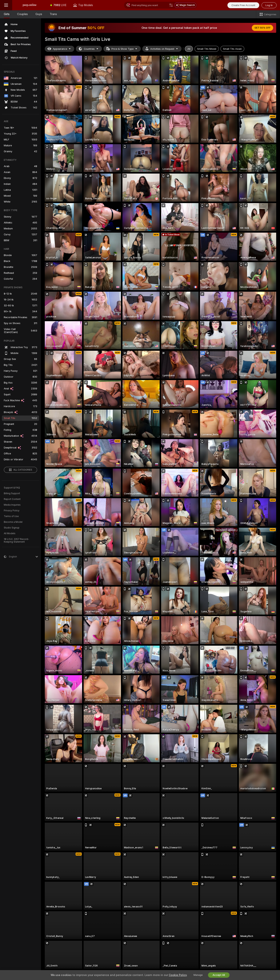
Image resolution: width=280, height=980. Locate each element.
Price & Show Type (122, 48)
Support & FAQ (12, 487)
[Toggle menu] (6, 5)
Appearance (60, 48)
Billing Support (12, 493)
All (188, 48)
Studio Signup (11, 527)
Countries (89, 48)
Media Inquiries (12, 505)
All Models (9, 533)
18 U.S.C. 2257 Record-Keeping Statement (16, 540)
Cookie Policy (178, 975)
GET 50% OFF (262, 27)
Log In (269, 5)
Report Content (12, 499)
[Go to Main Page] (29, 5)
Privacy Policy (11, 510)
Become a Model (13, 522)
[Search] (171, 5)
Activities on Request (162, 48)
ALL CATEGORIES (22, 469)
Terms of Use (11, 516)
